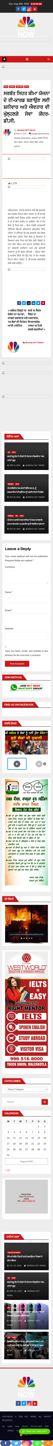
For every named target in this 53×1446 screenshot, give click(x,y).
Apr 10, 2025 (15, 1291)
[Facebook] (5, 1443)
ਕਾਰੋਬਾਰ (12, 86)
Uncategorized (14, 1252)
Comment (10, 567)
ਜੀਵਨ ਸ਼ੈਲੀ (34, 142)
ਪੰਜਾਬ (26, 86)
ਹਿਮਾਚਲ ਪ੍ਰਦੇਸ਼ (36, 1426)
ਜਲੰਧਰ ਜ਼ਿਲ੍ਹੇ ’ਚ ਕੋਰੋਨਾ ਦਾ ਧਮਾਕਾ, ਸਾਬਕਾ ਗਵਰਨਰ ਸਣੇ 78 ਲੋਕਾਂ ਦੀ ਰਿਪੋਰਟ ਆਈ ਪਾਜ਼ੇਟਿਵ (17, 318)
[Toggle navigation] (27, 59)
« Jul (7, 1170)
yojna (34, 138)
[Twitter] (16, 1443)
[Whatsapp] (37, 1443)
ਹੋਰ (9, 452)
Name (8, 592)
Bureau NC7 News (26, 130)
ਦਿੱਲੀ (47, 1426)
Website (9, 628)
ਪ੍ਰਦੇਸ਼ (14, 1337)
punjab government (40, 133)
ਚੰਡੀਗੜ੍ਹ (10, 484)
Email (8, 610)
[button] (49, 59)
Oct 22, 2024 (15, 1350)
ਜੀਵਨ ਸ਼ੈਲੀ (20, 86)
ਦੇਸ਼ (17, 516)
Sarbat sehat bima (22, 138)
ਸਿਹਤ (5, 86)
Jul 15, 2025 (15, 1266)
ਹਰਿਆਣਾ (25, 1426)
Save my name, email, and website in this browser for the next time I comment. (26, 653)
